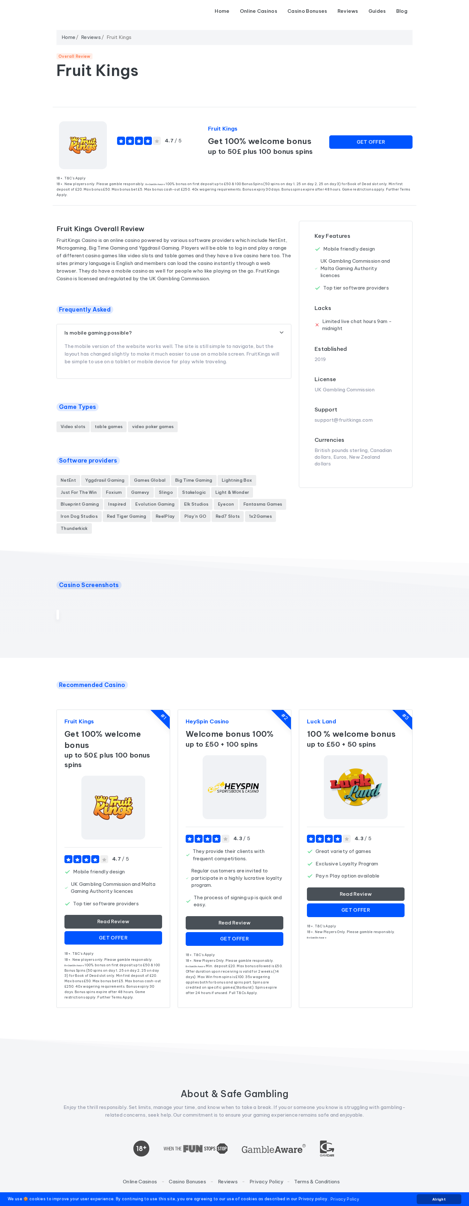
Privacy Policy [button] (345, 1199)
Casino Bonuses (307, 11)
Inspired (117, 504)
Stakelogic (194, 492)
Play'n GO (195, 516)
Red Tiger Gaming (126, 516)
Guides (377, 11)
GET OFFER (371, 142)
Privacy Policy (266, 1182)
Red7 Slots (228, 516)
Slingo (166, 492)
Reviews (348, 11)
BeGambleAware (155, 184)
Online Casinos (258, 11)
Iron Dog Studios (79, 516)
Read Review (113, 921)
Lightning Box (237, 480)
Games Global (150, 480)
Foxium (114, 492)
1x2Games (260, 516)
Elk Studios (196, 504)
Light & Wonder (232, 492)
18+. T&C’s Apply (71, 178)
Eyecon (226, 504)
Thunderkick (74, 528)
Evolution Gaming (155, 504)
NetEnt (68, 480)
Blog (401, 11)
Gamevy (140, 492)
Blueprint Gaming (80, 504)
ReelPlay (165, 516)
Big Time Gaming (193, 480)
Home (222, 11)
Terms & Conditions (317, 1182)
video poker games (153, 426)
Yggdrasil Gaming (104, 480)
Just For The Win (79, 492)
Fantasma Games (262, 504)
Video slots (73, 426)
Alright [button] (439, 1199)
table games (109, 426)
